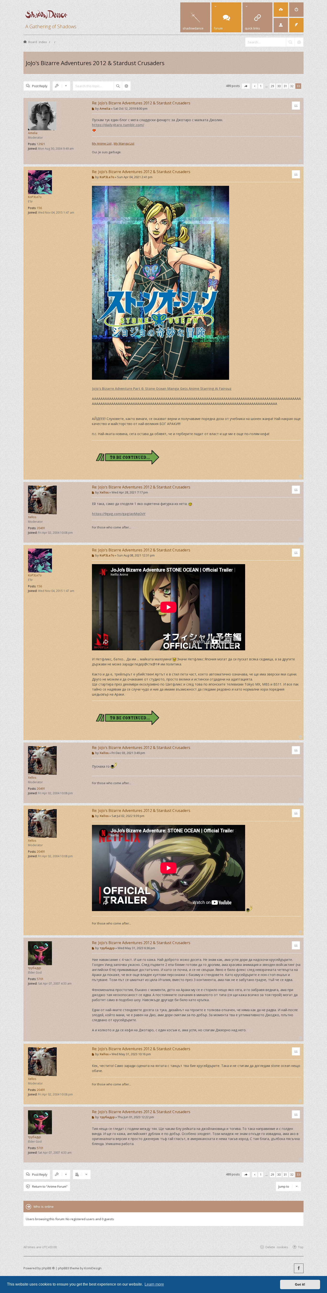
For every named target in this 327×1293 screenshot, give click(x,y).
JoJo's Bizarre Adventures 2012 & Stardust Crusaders (95, 63)
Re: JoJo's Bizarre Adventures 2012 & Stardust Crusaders (141, 103)
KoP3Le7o (35, 197)
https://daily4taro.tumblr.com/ (118, 125)
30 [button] (279, 86)
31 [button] (285, 86)
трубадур (34, 968)
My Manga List (124, 143)
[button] (246, 86)
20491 (41, 528)
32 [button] (291, 86)
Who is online (44, 1206)
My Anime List (102, 143)
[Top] (300, 160)
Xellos (32, 517)
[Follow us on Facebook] (299, 1268)
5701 (40, 979)
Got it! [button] (300, 1284)
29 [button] (272, 86)
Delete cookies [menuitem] (276, 1246)
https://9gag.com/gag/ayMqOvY (119, 513)
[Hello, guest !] (281, 25)
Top (301, 1246)
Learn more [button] (154, 1284)
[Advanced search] (299, 42)
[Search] (290, 42)
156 (39, 208)
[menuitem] (281, 9)
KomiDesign (92, 1268)
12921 (41, 144)
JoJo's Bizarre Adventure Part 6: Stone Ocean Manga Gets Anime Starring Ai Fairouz (161, 388)
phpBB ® (48, 1268)
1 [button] (261, 86)
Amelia (32, 133)
